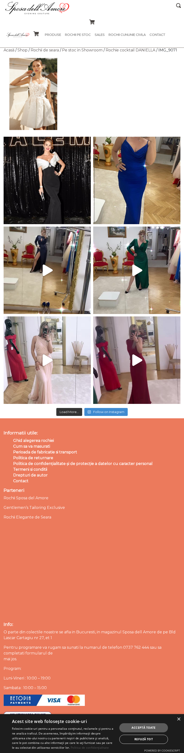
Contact (157, 35)
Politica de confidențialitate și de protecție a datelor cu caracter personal (83, 463)
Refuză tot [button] (143, 739)
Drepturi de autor (30, 475)
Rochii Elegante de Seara (27, 517)
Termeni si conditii (30, 469)
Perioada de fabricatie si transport (45, 452)
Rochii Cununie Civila (127, 35)
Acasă (9, 50)
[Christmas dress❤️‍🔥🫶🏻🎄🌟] (136, 360)
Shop (22, 50)
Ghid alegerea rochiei (33, 440)
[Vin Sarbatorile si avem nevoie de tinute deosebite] (136, 270)
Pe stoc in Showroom (82, 50)
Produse (53, 35)
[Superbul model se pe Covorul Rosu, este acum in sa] (47, 180)
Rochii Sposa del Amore (26, 498)
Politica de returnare (33, 458)
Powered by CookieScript (162, 750)
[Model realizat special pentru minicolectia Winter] (47, 270)
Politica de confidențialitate (90, 748)
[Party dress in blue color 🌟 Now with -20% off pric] (136, 180)
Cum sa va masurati (31, 446)
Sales (100, 35)
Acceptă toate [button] (143, 728)
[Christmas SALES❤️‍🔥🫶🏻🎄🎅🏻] (47, 360)
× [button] (178, 719)
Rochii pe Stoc (78, 35)
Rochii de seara (45, 50)
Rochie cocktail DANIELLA (130, 50)
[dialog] (92, 733)
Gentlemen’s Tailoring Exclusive (34, 507)
